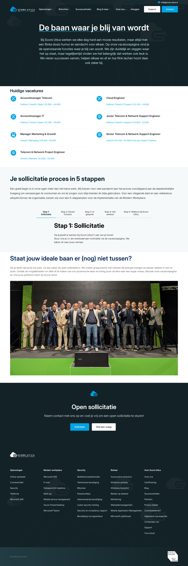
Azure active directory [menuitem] (121, 476)
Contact (170, 9)
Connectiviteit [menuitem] (16, 482)
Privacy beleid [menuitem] (151, 505)
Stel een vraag (104, 427)
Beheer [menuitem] (114, 470)
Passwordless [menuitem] (83, 493)
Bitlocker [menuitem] (81, 488)
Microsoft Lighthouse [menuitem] (121, 516)
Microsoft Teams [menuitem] (51, 510)
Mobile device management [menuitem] (57, 499)
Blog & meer (102, 9)
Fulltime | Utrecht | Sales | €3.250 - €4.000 (40, 122)
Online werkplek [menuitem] (17, 476)
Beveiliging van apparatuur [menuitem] (90, 516)
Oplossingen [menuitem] (16, 470)
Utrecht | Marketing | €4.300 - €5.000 (38, 140)
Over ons (120, 9)
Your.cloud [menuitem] (149, 533)
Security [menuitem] (14, 488)
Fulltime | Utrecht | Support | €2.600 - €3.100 (127, 122)
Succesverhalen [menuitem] (151, 493)
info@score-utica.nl (169, 2)
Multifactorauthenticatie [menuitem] (88, 476)
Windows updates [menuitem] (119, 482)
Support (152, 9)
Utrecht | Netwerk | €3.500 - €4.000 (37, 158)
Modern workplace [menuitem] (53, 470)
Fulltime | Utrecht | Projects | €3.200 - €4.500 (127, 104)
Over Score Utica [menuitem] (152, 470)
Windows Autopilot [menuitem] (120, 488)
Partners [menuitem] (148, 499)
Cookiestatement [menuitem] (152, 510)
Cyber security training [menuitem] (88, 505)
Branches (63, 9)
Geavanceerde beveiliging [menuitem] (89, 499)
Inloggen (135, 9)
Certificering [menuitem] (150, 482)
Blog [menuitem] (146, 488)
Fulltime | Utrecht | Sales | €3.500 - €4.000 (40, 104)
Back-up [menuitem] (48, 493)
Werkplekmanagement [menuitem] (121, 505)
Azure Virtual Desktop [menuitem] (54, 505)
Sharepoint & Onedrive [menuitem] (54, 488)
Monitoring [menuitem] (116, 499)
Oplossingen (45, 9)
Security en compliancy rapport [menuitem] (92, 510)
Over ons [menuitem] (148, 476)
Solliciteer (79, 427)
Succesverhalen (83, 9)
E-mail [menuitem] (47, 482)
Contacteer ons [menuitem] (151, 522)
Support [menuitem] (148, 527)
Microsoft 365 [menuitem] (16, 499)
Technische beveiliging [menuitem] (88, 482)
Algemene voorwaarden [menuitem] (155, 516)
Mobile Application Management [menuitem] (126, 510)
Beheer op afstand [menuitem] (119, 493)
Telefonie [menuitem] (14, 493)
